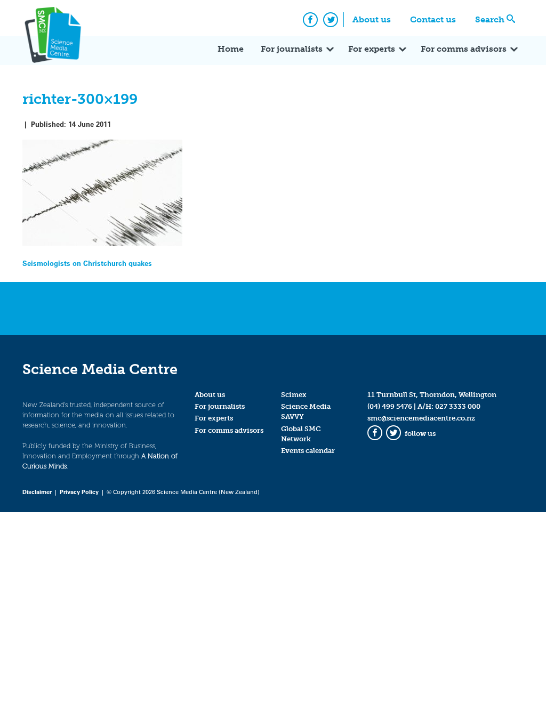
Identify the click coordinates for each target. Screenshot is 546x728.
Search (489, 19)
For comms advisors (464, 49)
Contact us (433, 19)
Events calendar (308, 451)
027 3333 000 (457, 406)
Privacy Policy (79, 492)
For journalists (292, 49)
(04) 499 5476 (389, 406)
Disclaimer (37, 492)
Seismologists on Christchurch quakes (87, 263)
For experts (371, 49)
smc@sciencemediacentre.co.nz (421, 418)
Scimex (294, 395)
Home (231, 49)
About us (371, 19)
